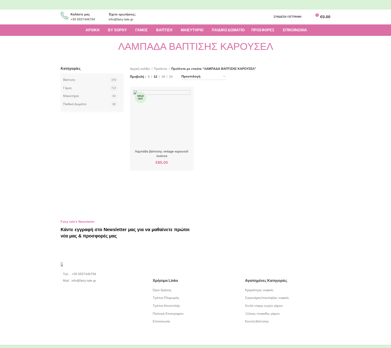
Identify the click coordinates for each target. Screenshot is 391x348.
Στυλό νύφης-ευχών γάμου (264, 305)
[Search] (307, 16)
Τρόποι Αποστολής (166, 305)
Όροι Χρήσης (162, 290)
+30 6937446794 (83, 19)
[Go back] (112, 46)
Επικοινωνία (161, 321)
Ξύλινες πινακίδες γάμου (262, 313)
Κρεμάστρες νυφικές (259, 290)
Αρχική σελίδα (140, 68)
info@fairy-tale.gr (121, 19)
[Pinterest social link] (324, 5)
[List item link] (103, 273)
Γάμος (67, 88)
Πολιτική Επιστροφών (168, 313)
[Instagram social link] (317, 5)
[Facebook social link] (309, 5)
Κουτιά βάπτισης (257, 321)
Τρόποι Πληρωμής (166, 298)
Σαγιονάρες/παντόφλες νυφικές (267, 298)
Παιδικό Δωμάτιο (74, 104)
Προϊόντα (161, 68)
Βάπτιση (69, 80)
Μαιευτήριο (71, 96)
